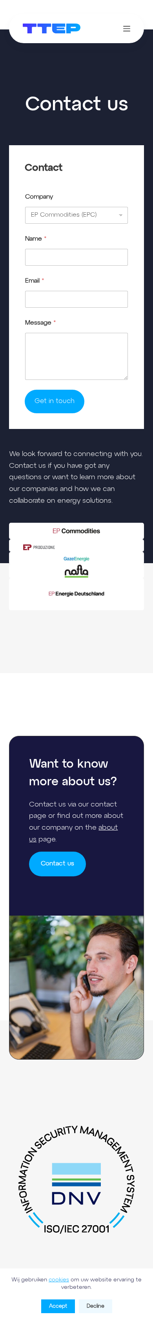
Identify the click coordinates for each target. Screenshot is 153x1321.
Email (34, 281)
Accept (58, 1306)
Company (39, 197)
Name (36, 239)
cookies (59, 1280)
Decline (95, 1306)
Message (40, 323)
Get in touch (55, 401)
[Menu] (126, 28)
